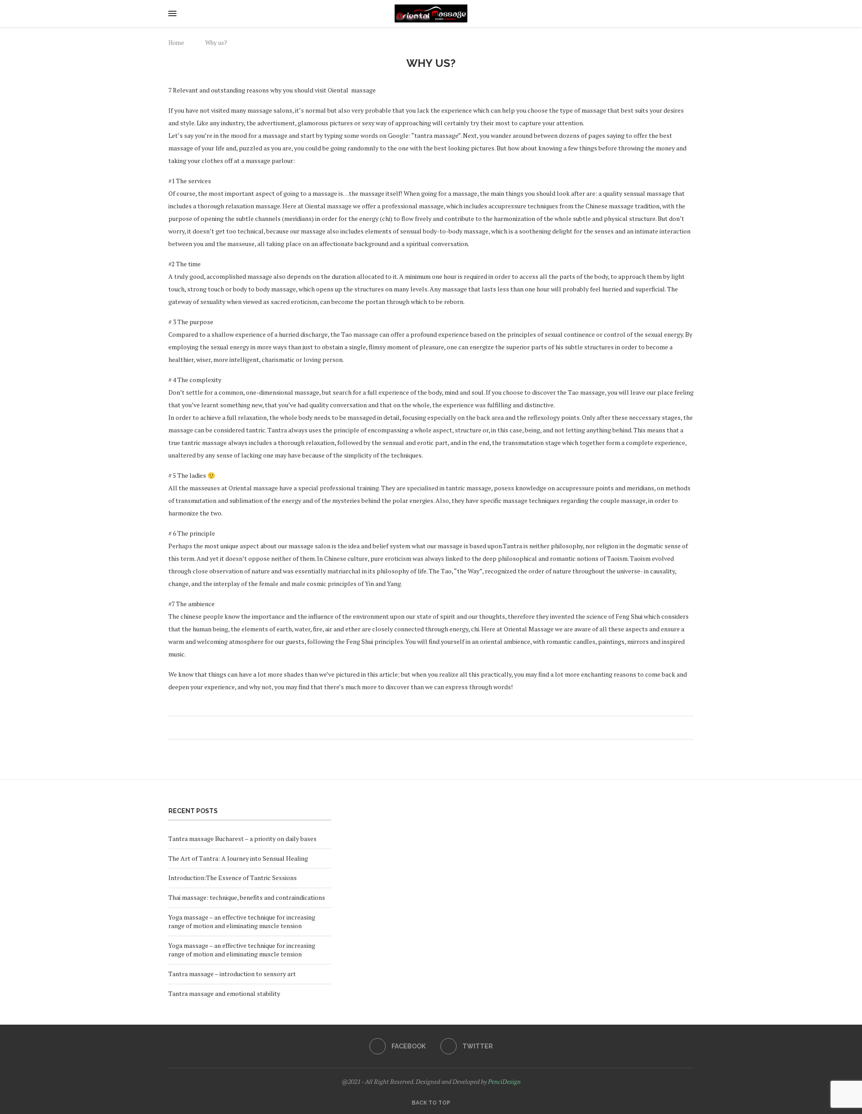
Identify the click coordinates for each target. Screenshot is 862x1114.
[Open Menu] (172, 13)
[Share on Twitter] (429, 727)
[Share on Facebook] (421, 727)
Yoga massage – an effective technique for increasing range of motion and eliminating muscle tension (241, 921)
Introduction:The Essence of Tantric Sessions (232, 877)
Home (176, 43)
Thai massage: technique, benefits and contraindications (246, 897)
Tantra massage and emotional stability (224, 993)
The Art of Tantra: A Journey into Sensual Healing (238, 858)
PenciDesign (504, 1081)
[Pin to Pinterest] (438, 727)
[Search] (689, 13)
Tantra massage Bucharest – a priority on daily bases (242, 838)
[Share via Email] (446, 727)
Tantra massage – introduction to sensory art (232, 973)
